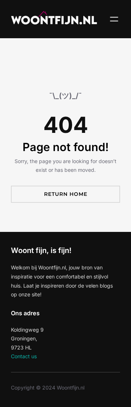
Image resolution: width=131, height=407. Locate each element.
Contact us (24, 356)
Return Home (65, 194)
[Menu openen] (114, 19)
